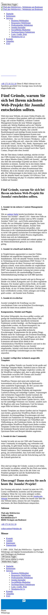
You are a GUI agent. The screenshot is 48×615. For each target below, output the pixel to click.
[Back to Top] (2, 2)
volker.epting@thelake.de (11, 79)
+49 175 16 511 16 (8, 84)
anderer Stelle (13, 214)
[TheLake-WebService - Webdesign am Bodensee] (22, 8)
